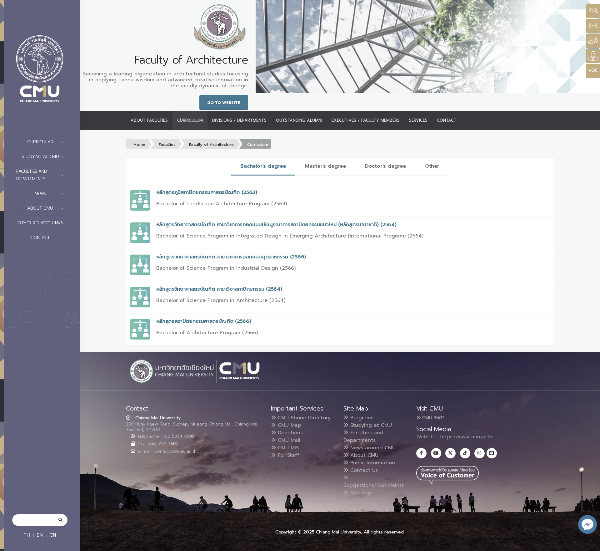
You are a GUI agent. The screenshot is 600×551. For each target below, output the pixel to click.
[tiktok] (465, 453)
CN (52, 534)
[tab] (263, 167)
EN (40, 534)
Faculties (167, 144)
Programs (360, 417)
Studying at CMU (370, 425)
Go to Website (223, 102)
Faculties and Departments (363, 436)
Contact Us (363, 470)
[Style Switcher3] (593, 11)
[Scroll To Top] (589, 544)
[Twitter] (450, 453)
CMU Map (288, 425)
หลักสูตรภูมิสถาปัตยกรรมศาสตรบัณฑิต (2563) (206, 192)
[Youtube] (436, 453)
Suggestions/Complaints (373, 485)
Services (418, 120)
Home (139, 144)
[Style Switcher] (593, 26)
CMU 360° (432, 417)
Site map (360, 493)
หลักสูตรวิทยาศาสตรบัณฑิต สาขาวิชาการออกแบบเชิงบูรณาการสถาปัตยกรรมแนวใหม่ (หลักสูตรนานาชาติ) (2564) (276, 224)
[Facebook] (421, 453)
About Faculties (149, 120)
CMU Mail (288, 440)
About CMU (363, 455)
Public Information (371, 463)
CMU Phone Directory (303, 417)
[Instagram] (479, 453)
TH (26, 534)
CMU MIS (287, 448)
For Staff (287, 455)
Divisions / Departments (239, 120)
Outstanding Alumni (299, 120)
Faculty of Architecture (211, 144)
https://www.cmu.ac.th (466, 437)
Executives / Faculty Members (366, 120)
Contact (40, 237)
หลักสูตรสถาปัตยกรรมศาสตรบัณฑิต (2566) (203, 321)
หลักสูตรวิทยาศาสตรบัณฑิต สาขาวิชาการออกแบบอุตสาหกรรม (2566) (231, 257)
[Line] (492, 453)
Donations (289, 432)
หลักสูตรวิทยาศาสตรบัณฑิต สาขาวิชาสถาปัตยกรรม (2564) (219, 289)
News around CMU (372, 448)
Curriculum (190, 120)
